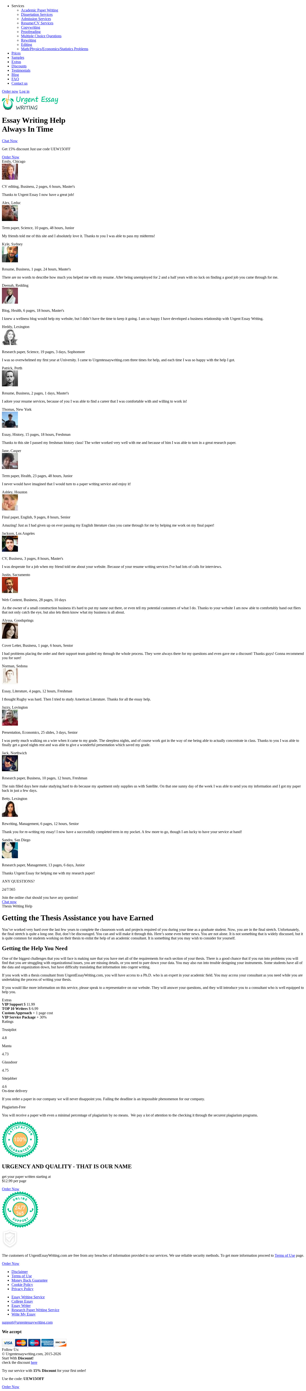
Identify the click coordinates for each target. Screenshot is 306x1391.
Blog (15, 75)
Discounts (19, 66)
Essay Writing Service (28, 1297)
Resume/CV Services (37, 23)
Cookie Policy (22, 1285)
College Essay (22, 1301)
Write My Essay (23, 1314)
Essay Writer (21, 1306)
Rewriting (28, 40)
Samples (17, 57)
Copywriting (30, 27)
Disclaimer (19, 1272)
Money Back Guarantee (29, 1280)
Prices (16, 53)
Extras (16, 62)
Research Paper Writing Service (35, 1310)
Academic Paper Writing (39, 10)
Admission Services (36, 19)
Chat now (9, 902)
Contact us (19, 83)
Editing (26, 45)
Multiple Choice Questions (41, 36)
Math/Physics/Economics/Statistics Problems (54, 49)
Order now (10, 91)
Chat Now (10, 141)
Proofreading (31, 32)
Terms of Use (285, 1255)
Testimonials (20, 70)
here (34, 1362)
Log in (24, 91)
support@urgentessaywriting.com (27, 1322)
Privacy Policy (22, 1289)
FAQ (15, 79)
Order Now (10, 157)
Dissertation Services (37, 14)
